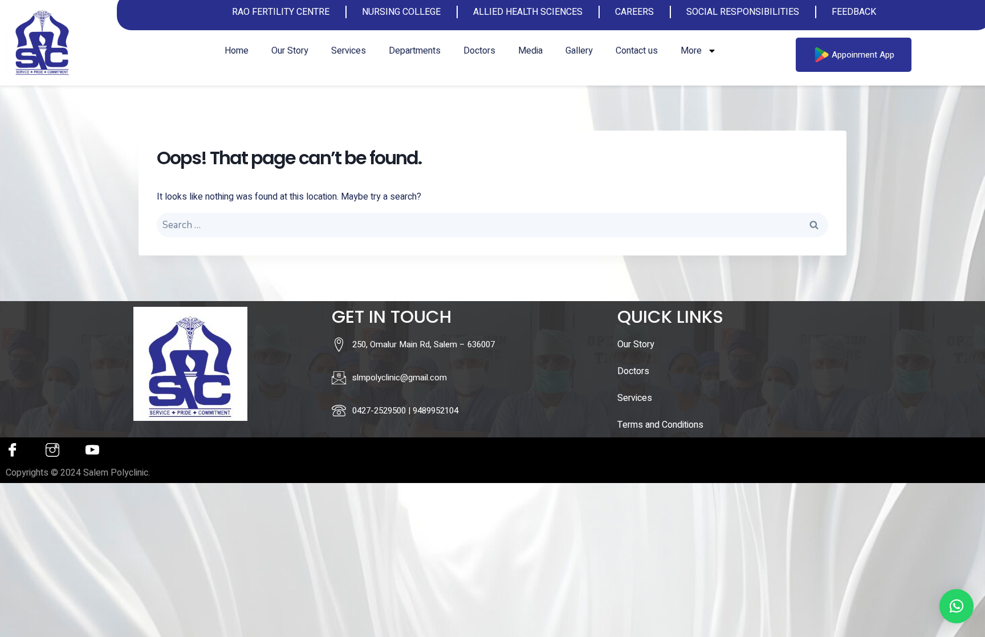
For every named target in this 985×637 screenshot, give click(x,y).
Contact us (637, 51)
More (691, 51)
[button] (956, 606)
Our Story (289, 51)
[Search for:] (492, 225)
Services (348, 51)
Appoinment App (863, 54)
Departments (415, 51)
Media (530, 51)
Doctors (479, 51)
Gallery (579, 51)
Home (237, 51)
